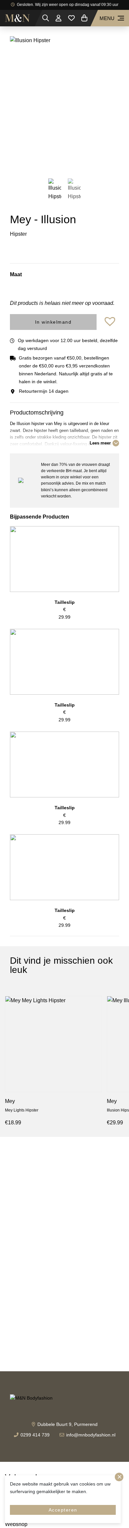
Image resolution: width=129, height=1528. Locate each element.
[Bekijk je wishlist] (71, 18)
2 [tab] (69, 160)
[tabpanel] (64, 102)
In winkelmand (53, 322)
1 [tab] (59, 160)
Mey (10, 1101)
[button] (111, 322)
